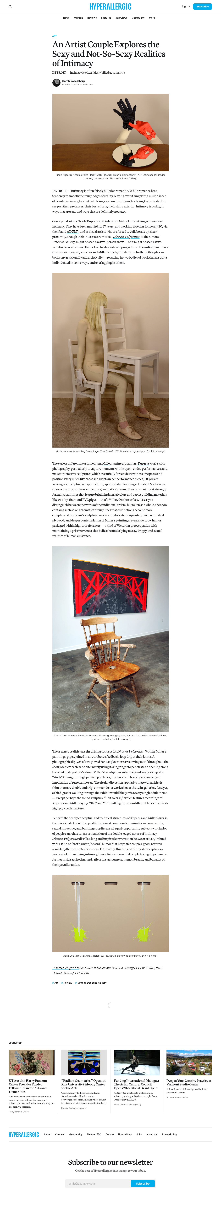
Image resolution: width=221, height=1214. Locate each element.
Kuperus (143, 463)
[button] (152, 17)
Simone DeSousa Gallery (92, 982)
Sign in (186, 6)
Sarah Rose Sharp (73, 81)
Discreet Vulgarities (65, 968)
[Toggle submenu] (156, 18)
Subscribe (203, 6)
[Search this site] (10, 6)
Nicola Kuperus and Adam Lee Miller (102, 221)
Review (68, 982)
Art (54, 36)
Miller (106, 463)
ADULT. (72, 231)
